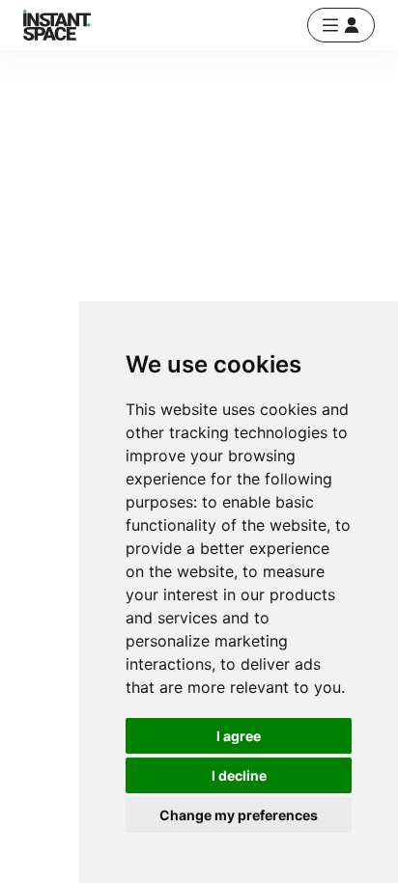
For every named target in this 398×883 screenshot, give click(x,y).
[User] (341, 25)
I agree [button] (238, 736)
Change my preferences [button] (238, 815)
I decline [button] (239, 775)
